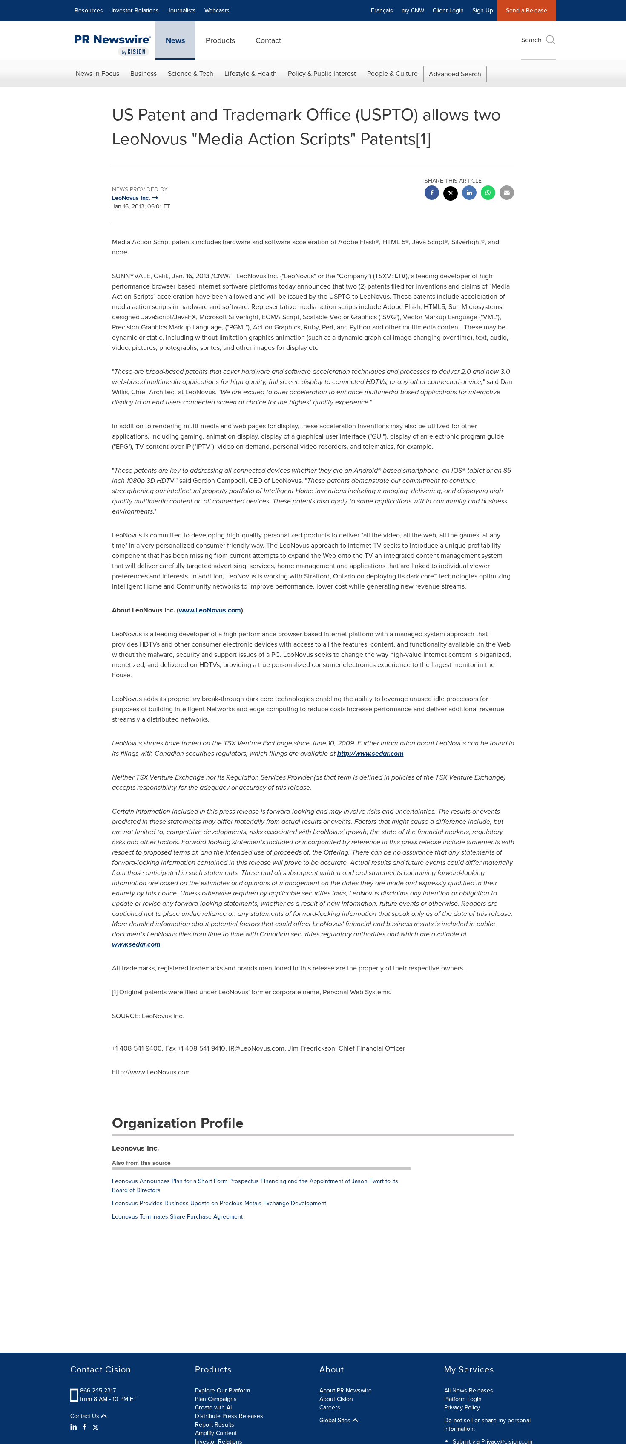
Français (382, 10)
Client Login (448, 10)
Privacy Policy (462, 1407)
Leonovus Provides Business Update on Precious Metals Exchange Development (219, 1203)
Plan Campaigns (216, 1399)
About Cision (336, 1399)
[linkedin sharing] (469, 193)
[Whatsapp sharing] (488, 193)
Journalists (181, 10)
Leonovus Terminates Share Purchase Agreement (177, 1216)
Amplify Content (216, 1433)
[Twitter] (95, 1427)
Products (220, 40)
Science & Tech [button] (190, 73)
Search (531, 40)
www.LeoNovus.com (210, 610)
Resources (89, 10)
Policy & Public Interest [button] (322, 73)
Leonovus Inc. (135, 1148)
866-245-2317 (98, 1390)
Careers (329, 1407)
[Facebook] (85, 1427)
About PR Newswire (345, 1390)
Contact (268, 40)
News (175, 40)
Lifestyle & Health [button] (250, 73)
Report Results (214, 1424)
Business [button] (143, 73)
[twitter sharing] (450, 194)
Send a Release (526, 10)
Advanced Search (455, 74)
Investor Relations (135, 10)
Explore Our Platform (222, 1390)
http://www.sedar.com (370, 753)
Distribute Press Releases (229, 1416)
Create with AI (213, 1407)
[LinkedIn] (74, 1427)
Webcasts (217, 10)
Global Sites (335, 1420)
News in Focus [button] (97, 73)
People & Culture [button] (392, 73)
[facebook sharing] (432, 193)
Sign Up (482, 10)
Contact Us (85, 1416)
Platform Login (463, 1399)
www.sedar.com (136, 944)
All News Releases (468, 1390)
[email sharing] (507, 193)
